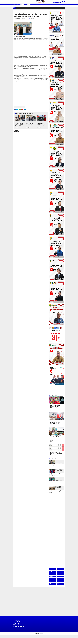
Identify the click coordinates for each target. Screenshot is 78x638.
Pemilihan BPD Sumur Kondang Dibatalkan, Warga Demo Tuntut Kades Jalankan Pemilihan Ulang (59, 478)
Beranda (15, 11)
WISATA (58, 583)
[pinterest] (22, 109)
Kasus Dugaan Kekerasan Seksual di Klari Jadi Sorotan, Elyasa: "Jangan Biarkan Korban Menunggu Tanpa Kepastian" (59, 461)
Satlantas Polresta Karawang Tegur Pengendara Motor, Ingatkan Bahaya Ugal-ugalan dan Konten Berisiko (30, 124)
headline (56, 463)
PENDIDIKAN (59, 578)
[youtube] (16, 1)
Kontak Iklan (22, 4)
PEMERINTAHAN (51, 578)
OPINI (58, 576)
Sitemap (54, 2)
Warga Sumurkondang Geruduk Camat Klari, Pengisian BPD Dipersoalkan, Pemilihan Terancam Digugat (19, 124)
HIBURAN (58, 571)
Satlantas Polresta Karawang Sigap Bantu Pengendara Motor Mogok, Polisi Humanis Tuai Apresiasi (41, 124)
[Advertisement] (31, 48)
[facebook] (15, 109)
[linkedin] (25, 109)
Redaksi (59, 2)
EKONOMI (50, 571)
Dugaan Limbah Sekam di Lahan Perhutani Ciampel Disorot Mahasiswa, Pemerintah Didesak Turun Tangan (59, 470)
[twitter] (17, 109)
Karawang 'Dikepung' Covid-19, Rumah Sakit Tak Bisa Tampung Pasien (56, 453)
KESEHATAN (51, 576)
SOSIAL (50, 583)
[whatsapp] (20, 109)
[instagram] (15, 1)
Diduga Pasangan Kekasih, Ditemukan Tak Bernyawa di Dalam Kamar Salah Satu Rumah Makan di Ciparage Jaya (56, 407)
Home (14, 4)
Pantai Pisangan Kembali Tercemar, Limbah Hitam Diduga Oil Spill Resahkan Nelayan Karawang (59, 487)
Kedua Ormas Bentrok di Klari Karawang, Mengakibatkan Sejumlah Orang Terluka (55, 422)
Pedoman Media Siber (28, 4)
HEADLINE (18, 11)
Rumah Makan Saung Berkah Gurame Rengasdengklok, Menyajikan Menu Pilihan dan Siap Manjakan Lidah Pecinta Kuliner (55, 438)
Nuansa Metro (41, 633)
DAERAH (58, 569)
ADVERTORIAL (51, 569)
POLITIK (58, 581)
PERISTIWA (51, 581)
